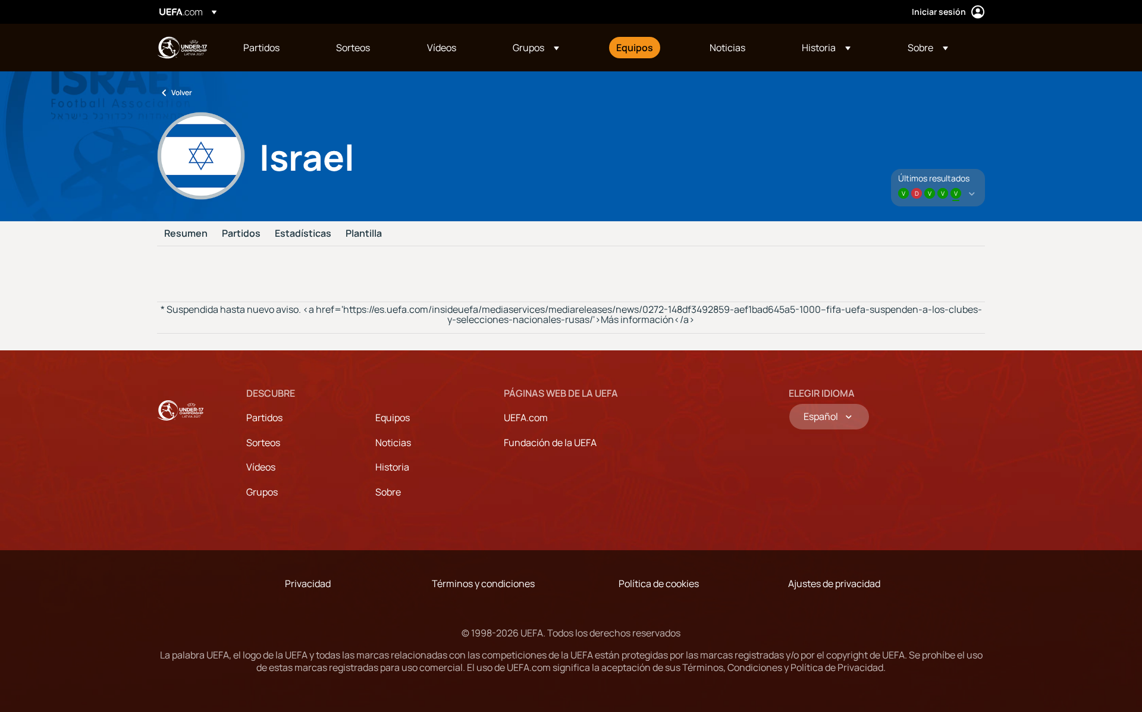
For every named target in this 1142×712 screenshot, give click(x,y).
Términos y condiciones (483, 583)
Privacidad (308, 583)
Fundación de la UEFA (550, 442)
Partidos (241, 233)
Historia (392, 466)
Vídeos (260, 466)
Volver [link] (181, 92)
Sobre (388, 491)
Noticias (393, 442)
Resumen (186, 233)
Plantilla (364, 233)
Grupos (262, 491)
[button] (536, 47)
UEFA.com (526, 417)
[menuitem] (275, 47)
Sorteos (263, 442)
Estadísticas (303, 233)
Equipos (392, 417)
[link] (261, 47)
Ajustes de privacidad (834, 583)
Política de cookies (659, 583)
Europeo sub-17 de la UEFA (182, 47)
